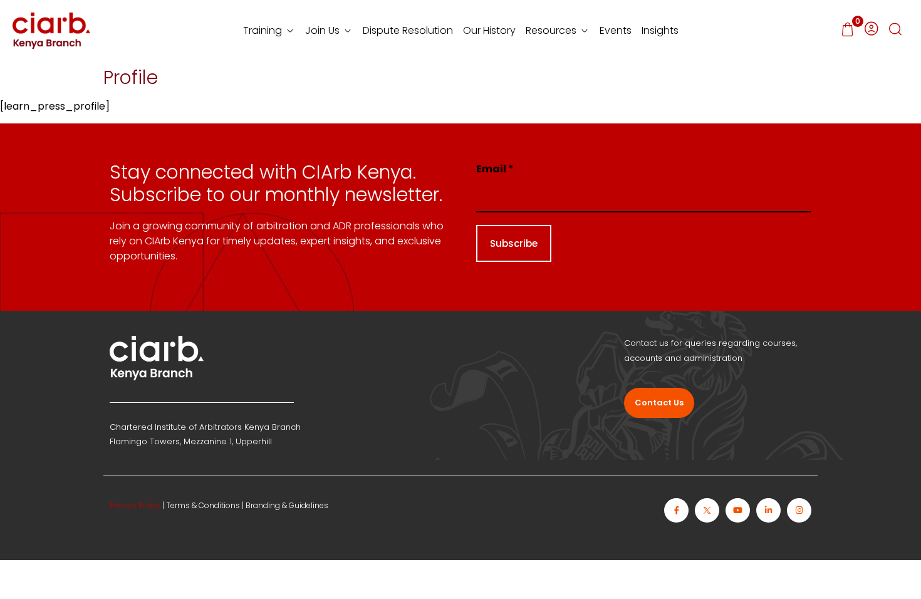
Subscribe (514, 243)
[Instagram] (799, 510)
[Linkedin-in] (768, 510)
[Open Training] (290, 30)
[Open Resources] (585, 30)
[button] (895, 30)
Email (495, 169)
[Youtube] (738, 510)
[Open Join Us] (348, 30)
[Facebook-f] (676, 510)
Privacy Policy (135, 505)
